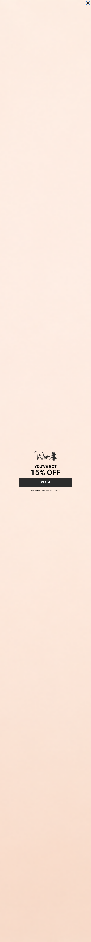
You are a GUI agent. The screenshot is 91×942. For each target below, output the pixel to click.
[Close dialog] (88, 3)
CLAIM (45, 482)
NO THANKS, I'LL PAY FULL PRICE (45, 490)
